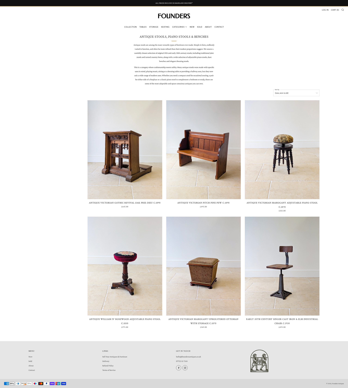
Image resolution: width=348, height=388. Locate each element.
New (192, 27)
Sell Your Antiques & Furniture (114, 357)
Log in (325, 10)
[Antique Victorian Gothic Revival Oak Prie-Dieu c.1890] (125, 149)
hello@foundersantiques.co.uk (188, 357)
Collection (130, 27)
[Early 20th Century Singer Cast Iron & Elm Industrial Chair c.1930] (282, 266)
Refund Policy (108, 366)
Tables (143, 27)
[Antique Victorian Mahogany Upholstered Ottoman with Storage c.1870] (203, 266)
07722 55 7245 (182, 361)
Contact (219, 27)
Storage (153, 27)
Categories (178, 27)
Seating (165, 27)
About (208, 27)
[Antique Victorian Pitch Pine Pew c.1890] (203, 149)
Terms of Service (109, 370)
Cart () (335, 10)
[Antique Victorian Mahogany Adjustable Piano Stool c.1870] (282, 149)
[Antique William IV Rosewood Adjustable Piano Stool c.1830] (125, 266)
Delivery (105, 361)
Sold (199, 27)
